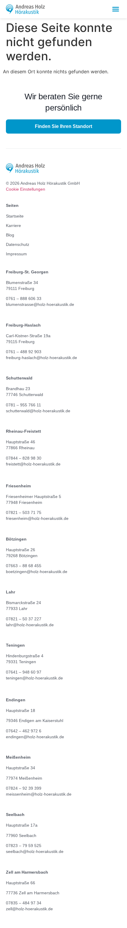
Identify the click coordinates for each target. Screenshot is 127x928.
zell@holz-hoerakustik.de (29, 908)
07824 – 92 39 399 (23, 788)
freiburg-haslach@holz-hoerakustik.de (41, 357)
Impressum (16, 254)
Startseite (15, 216)
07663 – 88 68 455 (23, 565)
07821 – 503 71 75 (23, 512)
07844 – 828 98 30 (23, 458)
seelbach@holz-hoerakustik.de (35, 851)
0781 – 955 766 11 (23, 405)
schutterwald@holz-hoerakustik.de (38, 410)
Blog (10, 235)
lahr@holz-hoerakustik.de (30, 624)
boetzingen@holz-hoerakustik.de (36, 571)
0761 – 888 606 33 (23, 298)
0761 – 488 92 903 (23, 351)
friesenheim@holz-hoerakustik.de (37, 518)
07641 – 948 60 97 (23, 672)
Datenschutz (17, 244)
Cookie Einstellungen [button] (25, 189)
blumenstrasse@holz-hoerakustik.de (40, 304)
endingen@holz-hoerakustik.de (35, 736)
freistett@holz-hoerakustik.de (33, 464)
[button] (115, 9)
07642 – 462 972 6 (23, 731)
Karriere (13, 225)
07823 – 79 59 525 (23, 845)
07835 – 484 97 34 (23, 903)
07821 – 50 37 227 (23, 618)
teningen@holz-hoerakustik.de (34, 678)
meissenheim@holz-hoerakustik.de (38, 794)
